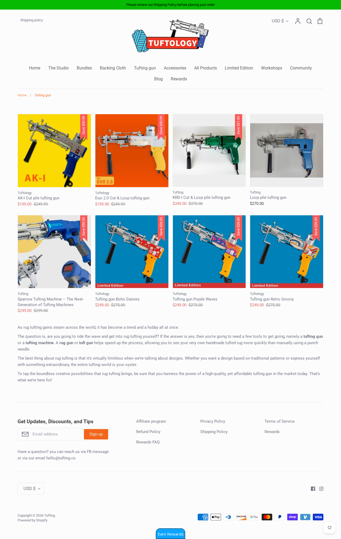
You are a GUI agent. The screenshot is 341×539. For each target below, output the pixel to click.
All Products (205, 68)
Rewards (179, 78)
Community (301, 68)
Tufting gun (145, 68)
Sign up (96, 434)
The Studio (58, 68)
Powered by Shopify (32, 520)
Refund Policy (148, 431)
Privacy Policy (212, 421)
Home (34, 68)
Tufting (49, 515)
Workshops (271, 68)
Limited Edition (239, 68)
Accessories (175, 68)
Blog (158, 78)
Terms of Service (280, 421)
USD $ (278, 20)
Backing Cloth (113, 68)
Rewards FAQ (148, 442)
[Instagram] (319, 488)
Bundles (84, 68)
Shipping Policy (214, 431)
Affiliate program (151, 421)
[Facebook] (311, 488)
